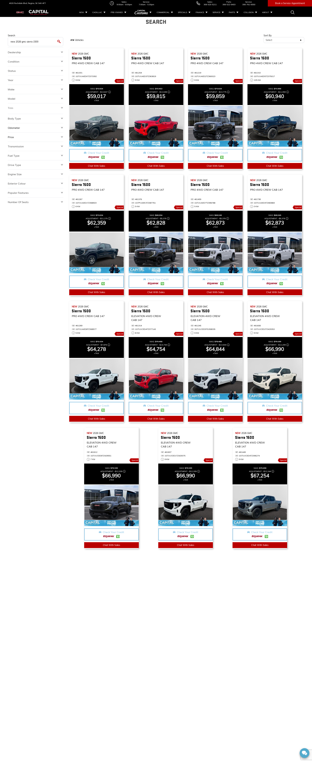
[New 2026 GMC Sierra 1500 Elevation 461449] (260, 505)
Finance (200, 12)
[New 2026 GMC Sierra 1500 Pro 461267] (96, 253)
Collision (249, 12)
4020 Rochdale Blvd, (18, 3)
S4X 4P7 (42, 3)
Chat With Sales (96, 165)
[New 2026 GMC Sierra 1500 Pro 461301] (96, 126)
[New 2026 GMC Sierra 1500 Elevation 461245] (215, 379)
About (265, 12)
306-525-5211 (210, 4)
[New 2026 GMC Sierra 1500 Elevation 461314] (156, 379)
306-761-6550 (248, 4)
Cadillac (97, 12)
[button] (96, 155)
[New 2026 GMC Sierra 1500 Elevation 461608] (274, 379)
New (81, 12)
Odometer (14, 127)
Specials (182, 12)
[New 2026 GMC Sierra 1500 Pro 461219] (215, 126)
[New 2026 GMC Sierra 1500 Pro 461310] (274, 126)
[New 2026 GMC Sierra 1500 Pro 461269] (96, 379)
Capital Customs (141, 12)
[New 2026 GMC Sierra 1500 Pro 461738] (274, 253)
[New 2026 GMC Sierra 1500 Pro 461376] (156, 253)
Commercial (163, 12)
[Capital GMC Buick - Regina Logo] (38, 12)
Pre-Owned (117, 12)
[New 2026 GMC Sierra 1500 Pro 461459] (215, 253)
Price (11, 137)
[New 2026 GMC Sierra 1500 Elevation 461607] (185, 505)
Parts (232, 12)
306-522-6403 (228, 4)
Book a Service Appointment (290, 3)
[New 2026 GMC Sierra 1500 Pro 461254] (156, 126)
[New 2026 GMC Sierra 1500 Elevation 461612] (111, 505)
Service (216, 12)
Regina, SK (32, 3)
